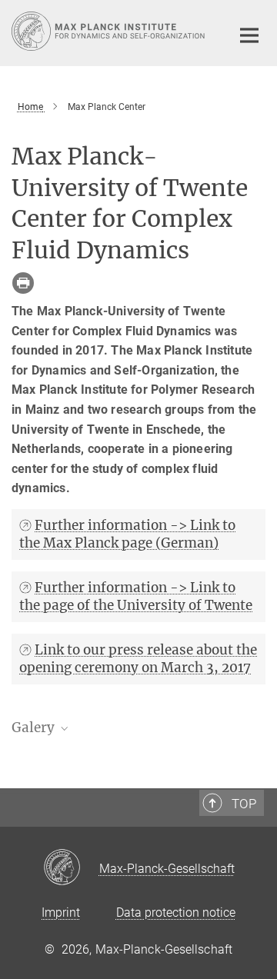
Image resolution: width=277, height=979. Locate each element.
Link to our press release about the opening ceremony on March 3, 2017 (138, 658)
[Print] (23, 283)
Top (244, 803)
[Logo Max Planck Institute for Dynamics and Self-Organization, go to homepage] (110, 31)
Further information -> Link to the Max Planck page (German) (127, 534)
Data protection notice (175, 912)
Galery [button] (35, 727)
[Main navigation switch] (249, 35)
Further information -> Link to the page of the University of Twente (135, 596)
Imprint (61, 912)
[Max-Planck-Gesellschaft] (71, 868)
